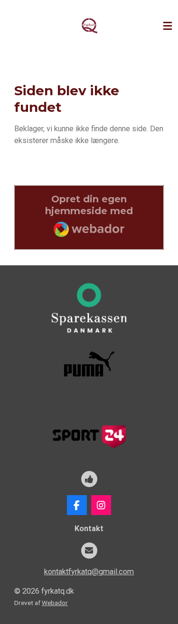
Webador (55, 602)
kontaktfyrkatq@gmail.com (89, 571)
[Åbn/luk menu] (167, 26)
